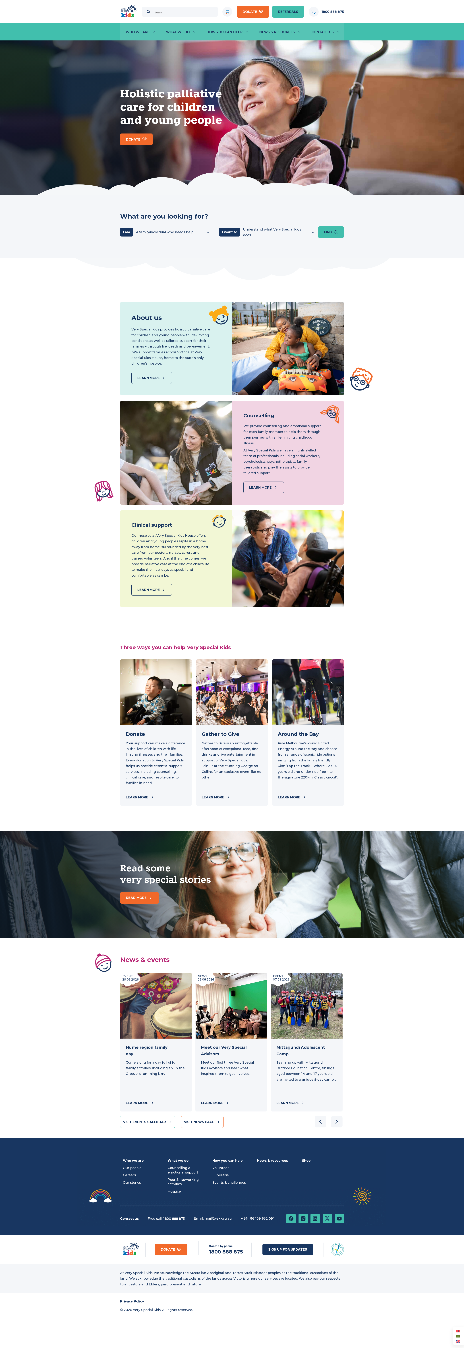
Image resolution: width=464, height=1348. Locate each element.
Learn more (148, 378)
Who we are (137, 32)
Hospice (174, 1191)
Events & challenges (229, 1182)
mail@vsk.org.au (218, 1218)
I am (126, 232)
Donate (250, 12)
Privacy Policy (132, 1301)
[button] (337, 1121)
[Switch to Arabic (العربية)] (458, 1336)
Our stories (132, 1182)
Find (328, 232)
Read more (136, 898)
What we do (178, 32)
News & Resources (277, 32)
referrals (288, 12)
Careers (129, 1175)
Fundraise (220, 1175)
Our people (132, 1168)
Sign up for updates (287, 1249)
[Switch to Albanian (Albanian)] (458, 1330)
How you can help (224, 32)
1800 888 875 (174, 1218)
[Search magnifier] (148, 11)
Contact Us (323, 32)
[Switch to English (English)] (458, 1341)
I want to (229, 232)
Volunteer (220, 1168)
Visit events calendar (144, 1122)
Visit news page (199, 1122)
